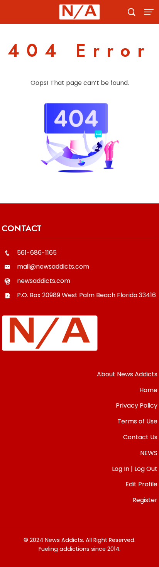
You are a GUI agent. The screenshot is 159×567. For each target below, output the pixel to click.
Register (144, 500)
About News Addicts (127, 374)
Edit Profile (141, 484)
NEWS (148, 453)
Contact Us (140, 437)
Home (148, 390)
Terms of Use (137, 421)
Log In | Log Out (134, 468)
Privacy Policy (136, 405)
